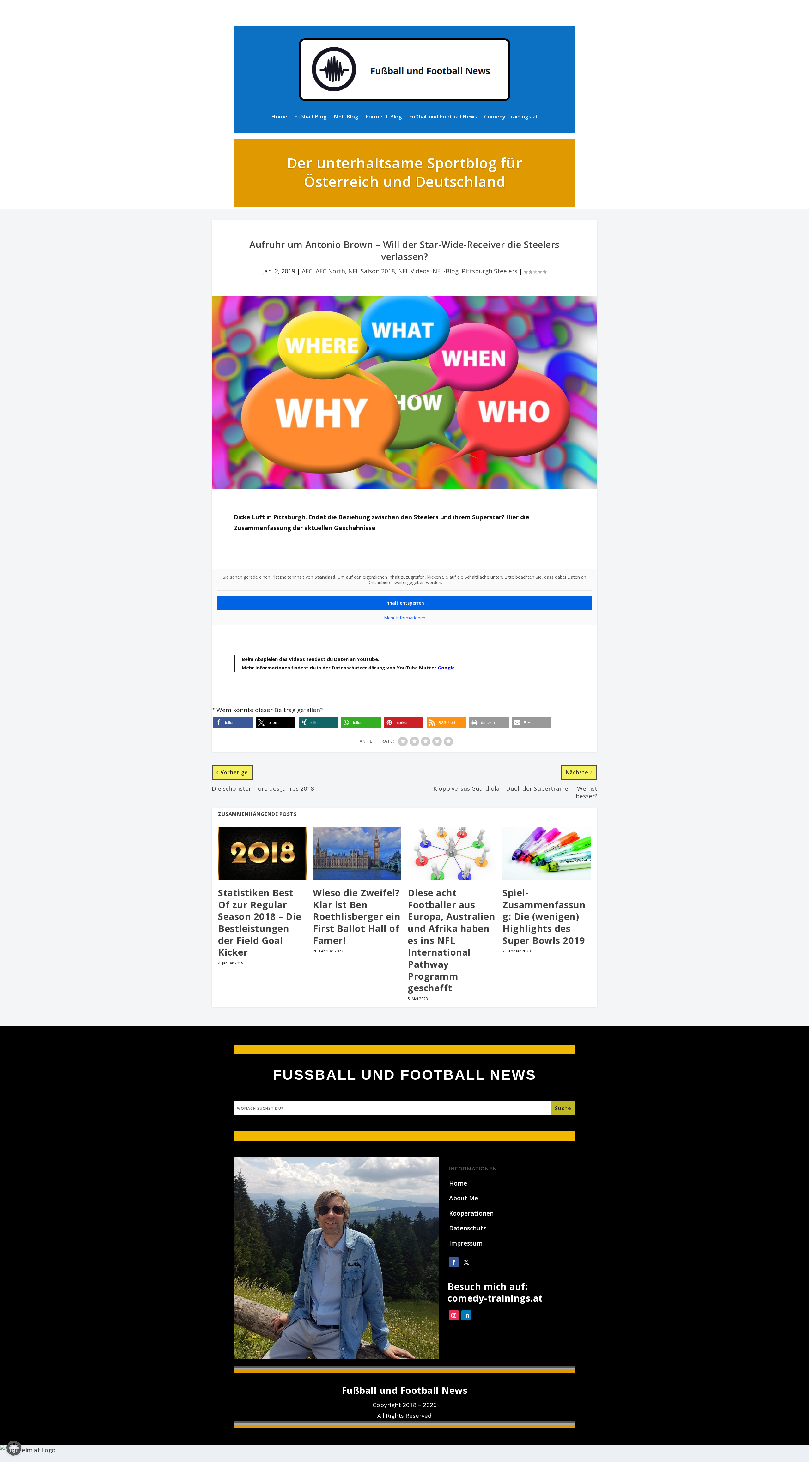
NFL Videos (413, 271)
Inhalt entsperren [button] (404, 603)
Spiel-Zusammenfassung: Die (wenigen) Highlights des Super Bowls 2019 (544, 916)
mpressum (467, 1243)
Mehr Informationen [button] (404, 618)
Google (446, 667)
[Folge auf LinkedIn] (466, 1315)
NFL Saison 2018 (371, 271)
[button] (233, 722)
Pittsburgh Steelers (489, 271)
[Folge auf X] (466, 1262)
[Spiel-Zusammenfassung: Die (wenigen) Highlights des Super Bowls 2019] (546, 853)
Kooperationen (471, 1213)
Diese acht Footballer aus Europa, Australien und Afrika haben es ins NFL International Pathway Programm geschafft (451, 940)
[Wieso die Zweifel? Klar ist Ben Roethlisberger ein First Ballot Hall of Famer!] (357, 853)
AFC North (330, 271)
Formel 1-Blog (383, 117)
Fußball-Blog (310, 117)
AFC (307, 271)
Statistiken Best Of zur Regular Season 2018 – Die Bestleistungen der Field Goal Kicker (259, 922)
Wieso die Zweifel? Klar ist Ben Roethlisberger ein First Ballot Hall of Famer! (356, 916)
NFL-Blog (346, 117)
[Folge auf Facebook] (454, 1262)
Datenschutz (467, 1228)
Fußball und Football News (443, 117)
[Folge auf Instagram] (454, 1315)
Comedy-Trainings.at (511, 117)
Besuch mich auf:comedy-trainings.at (495, 1292)
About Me (463, 1198)
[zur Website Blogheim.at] (28, 1450)
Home (279, 117)
